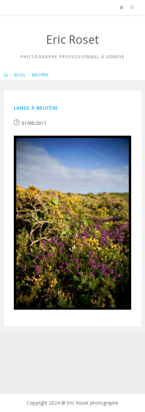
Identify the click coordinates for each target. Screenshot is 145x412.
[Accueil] (6, 75)
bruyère (40, 75)
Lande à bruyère (36, 108)
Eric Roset (72, 39)
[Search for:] (130, 7)
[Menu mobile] (122, 7)
